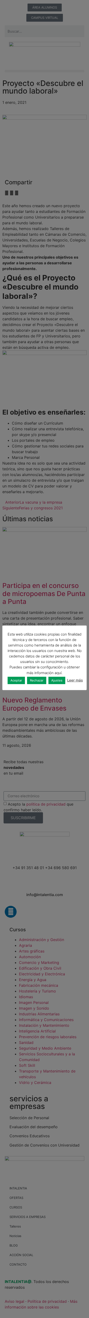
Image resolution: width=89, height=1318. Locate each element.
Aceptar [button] (16, 680)
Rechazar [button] (36, 680)
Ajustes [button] (56, 680)
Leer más (75, 680)
